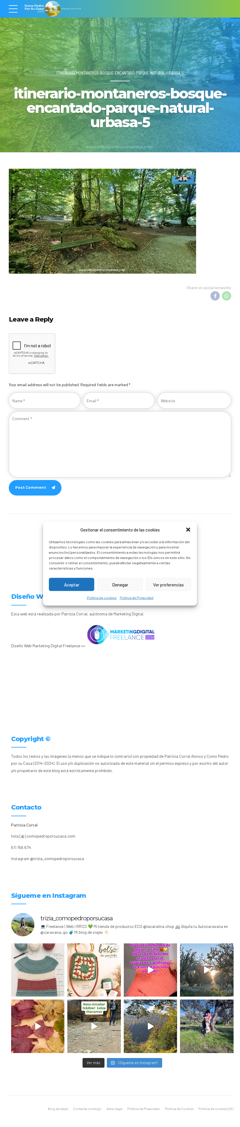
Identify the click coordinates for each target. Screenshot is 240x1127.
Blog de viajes (58, 1109)
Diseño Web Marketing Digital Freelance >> (48, 645)
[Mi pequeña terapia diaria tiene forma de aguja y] (150, 970)
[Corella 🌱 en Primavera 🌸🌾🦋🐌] (207, 970)
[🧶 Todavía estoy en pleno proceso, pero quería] (38, 970)
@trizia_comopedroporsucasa (57, 858)
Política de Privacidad (136, 598)
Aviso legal (114, 1109)
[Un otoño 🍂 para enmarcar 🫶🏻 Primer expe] (38, 1026)
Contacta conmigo (87, 1109)
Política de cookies (102, 598)
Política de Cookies (179, 1109)
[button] (188, 529)
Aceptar (71, 584)
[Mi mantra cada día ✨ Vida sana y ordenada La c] (207, 1026)
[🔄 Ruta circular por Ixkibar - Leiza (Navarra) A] (94, 1026)
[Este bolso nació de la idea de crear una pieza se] (94, 970)
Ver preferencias (168, 584)
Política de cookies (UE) (215, 1109)
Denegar (120, 584)
